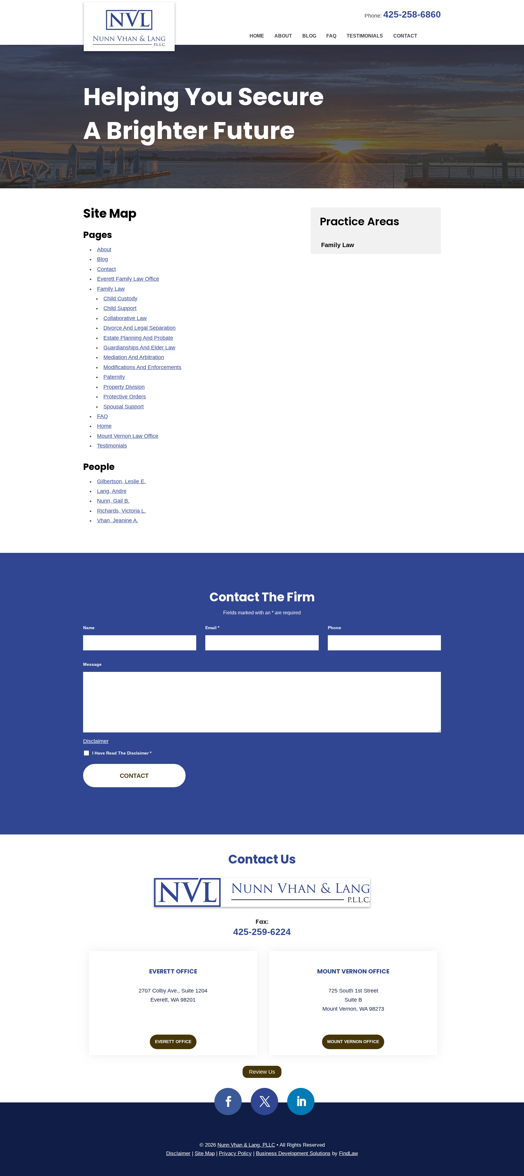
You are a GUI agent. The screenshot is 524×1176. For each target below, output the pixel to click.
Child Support (119, 308)
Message (92, 664)
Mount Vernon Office (353, 1041)
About (283, 36)
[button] (518, 1132)
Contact (405, 36)
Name (89, 627)
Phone (334, 627)
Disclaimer (96, 741)
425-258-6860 (412, 14)
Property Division (124, 387)
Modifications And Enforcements (142, 367)
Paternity (114, 377)
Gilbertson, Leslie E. (121, 481)
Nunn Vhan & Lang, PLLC (246, 1145)
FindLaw (348, 1153)
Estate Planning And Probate (138, 338)
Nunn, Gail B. (113, 501)
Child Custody (120, 299)
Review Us (262, 1072)
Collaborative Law (125, 318)
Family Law (111, 289)
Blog (309, 36)
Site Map (205, 1153)
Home (257, 36)
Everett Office (173, 1041)
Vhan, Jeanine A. (117, 520)
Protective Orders (124, 397)
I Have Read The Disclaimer (121, 753)
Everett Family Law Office (128, 279)
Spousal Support (123, 407)
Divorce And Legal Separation (139, 328)
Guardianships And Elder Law (139, 348)
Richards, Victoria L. (121, 511)
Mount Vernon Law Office (127, 436)
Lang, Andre (111, 491)
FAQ (331, 36)
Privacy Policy (235, 1153)
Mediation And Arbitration (133, 357)
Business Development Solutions (293, 1153)
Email (212, 627)
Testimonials (365, 36)
